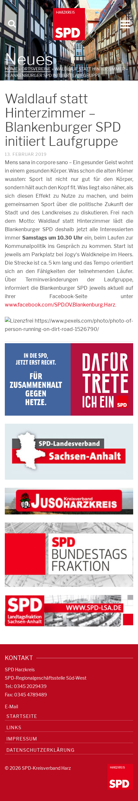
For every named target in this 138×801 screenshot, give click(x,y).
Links (14, 727)
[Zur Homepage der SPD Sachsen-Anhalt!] (69, 451)
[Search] (12, 24)
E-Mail (11, 706)
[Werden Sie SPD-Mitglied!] (69, 379)
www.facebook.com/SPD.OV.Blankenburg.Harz (60, 305)
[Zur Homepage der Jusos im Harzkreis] (69, 500)
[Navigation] (125, 24)
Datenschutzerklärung (40, 750)
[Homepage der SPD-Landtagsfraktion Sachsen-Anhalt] (69, 610)
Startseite (21, 716)
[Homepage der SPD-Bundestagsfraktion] (69, 554)
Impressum (21, 738)
